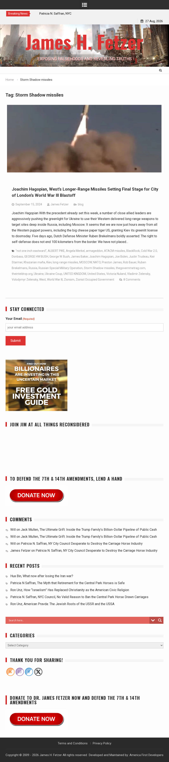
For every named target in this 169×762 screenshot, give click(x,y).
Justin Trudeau (139, 256)
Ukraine (39, 273)
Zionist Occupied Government (95, 279)
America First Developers (146, 755)
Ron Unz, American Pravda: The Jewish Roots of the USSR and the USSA (62, 604)
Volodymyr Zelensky (25, 279)
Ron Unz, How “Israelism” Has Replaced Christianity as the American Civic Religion (69, 590)
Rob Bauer (129, 262)
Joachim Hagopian (101, 256)
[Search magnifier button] (159, 620)
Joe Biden (121, 256)
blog (80, 204)
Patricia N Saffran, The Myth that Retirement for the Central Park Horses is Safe (68, 583)
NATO (97, 262)
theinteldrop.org (22, 273)
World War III (55, 279)
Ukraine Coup (53, 273)
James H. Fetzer (84, 41)
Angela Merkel (75, 250)
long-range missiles (65, 262)
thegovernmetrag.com (130, 268)
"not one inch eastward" (31, 250)
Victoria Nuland (116, 273)
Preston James (112, 262)
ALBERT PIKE (56, 250)
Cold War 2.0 (149, 250)
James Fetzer (59, 204)
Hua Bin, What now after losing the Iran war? (41, 576)
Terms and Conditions (73, 743)
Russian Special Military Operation (61, 268)
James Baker (79, 256)
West (42, 279)
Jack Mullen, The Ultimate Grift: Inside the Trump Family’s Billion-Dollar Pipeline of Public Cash (89, 530)
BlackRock (133, 250)
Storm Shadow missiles (99, 268)
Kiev (49, 262)
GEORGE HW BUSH (36, 256)
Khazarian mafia (34, 262)
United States (96, 273)
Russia (33, 268)
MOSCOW (85, 262)
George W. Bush (59, 256)
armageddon (94, 250)
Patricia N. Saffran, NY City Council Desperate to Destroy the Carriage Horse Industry (82, 544)
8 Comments (131, 279)
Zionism (69, 279)
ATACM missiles (114, 250)
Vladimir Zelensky (138, 273)
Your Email (20, 319)
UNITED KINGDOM (74, 273)
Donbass (17, 256)
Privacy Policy (102, 743)
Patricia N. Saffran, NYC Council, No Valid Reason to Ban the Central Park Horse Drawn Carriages (79, 597)
